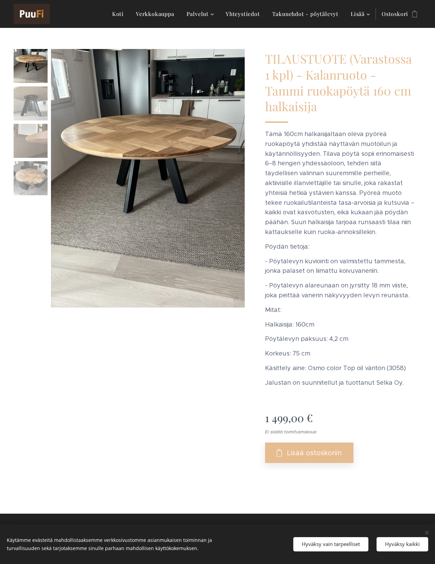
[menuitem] (118, 14)
